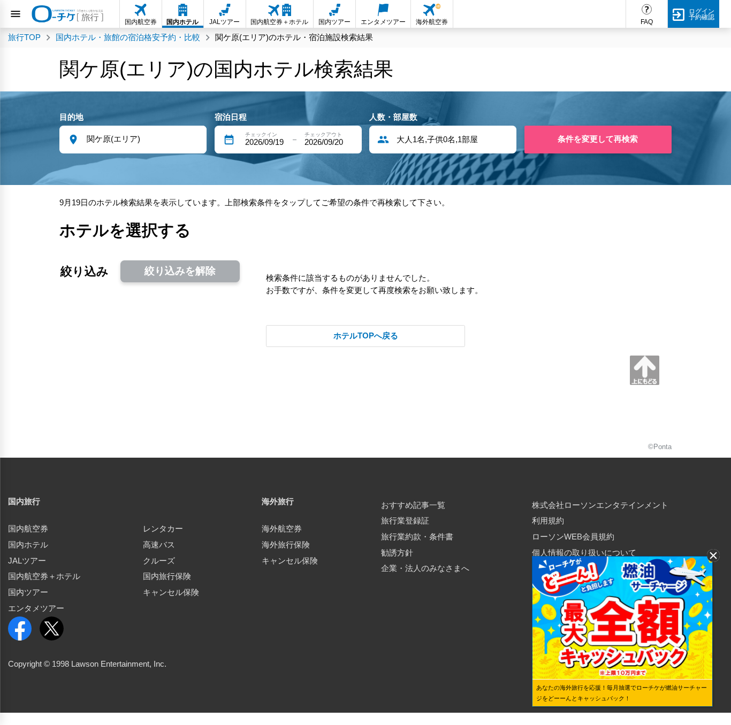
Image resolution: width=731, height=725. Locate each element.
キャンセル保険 (171, 592)
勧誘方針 (397, 553)
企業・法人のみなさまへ (425, 568)
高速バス (159, 545)
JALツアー (27, 561)
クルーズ (159, 561)
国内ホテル (28, 545)
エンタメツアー (36, 608)
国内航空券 (28, 529)
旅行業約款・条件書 (417, 537)
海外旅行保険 (286, 545)
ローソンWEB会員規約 (573, 537)
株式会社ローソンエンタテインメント (600, 505)
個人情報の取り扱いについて (584, 553)
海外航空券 (282, 529)
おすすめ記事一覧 (413, 505)
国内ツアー (28, 592)
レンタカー (163, 529)
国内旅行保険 (167, 576)
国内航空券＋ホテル (44, 576)
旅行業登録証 (405, 520)
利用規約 (548, 520)
